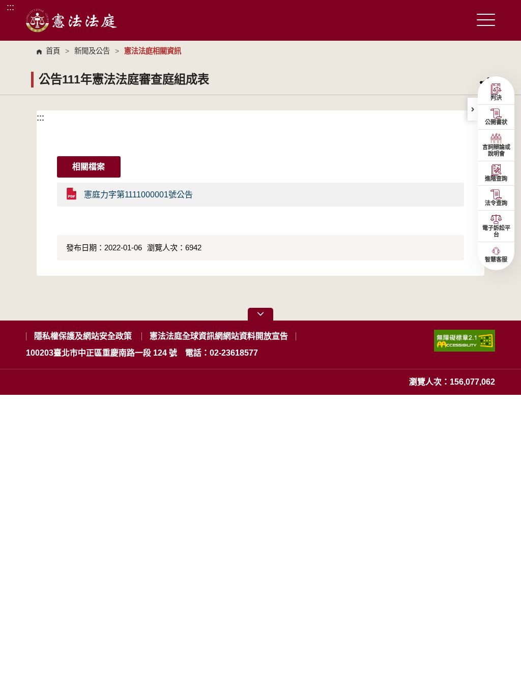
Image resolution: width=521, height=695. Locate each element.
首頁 (53, 51)
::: (10, 7)
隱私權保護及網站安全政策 (83, 336)
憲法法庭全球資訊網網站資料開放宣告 (219, 336)
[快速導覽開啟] (260, 314)
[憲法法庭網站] (72, 20)
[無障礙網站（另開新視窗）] (464, 345)
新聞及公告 (92, 51)
